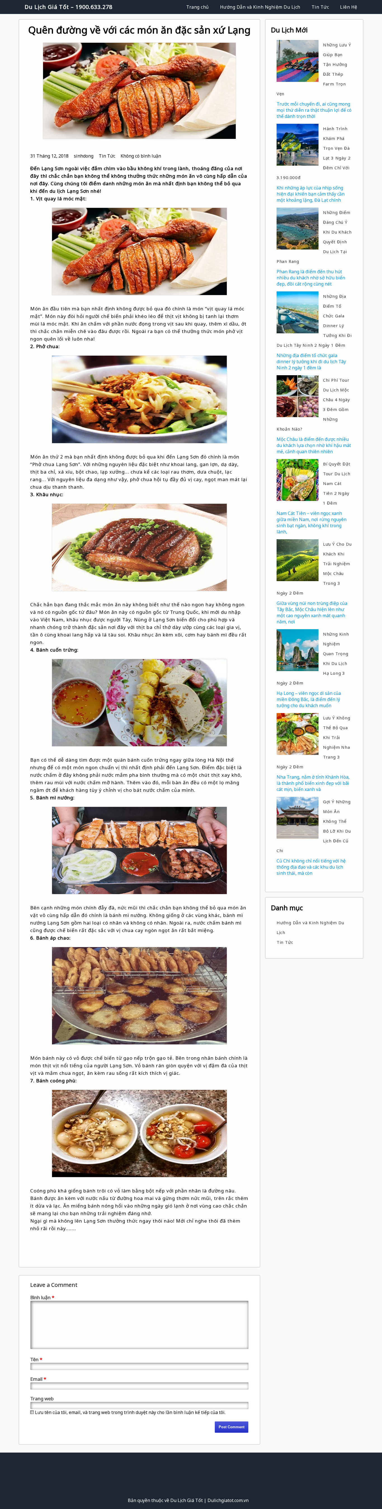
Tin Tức (320, 7)
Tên (36, 1359)
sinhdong (83, 156)
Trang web (42, 1398)
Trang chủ (197, 7)
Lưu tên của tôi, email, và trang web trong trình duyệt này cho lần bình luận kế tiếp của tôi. (130, 1412)
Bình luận (42, 1297)
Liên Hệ (348, 7)
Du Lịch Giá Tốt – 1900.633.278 (68, 7)
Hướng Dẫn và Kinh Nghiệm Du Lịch (260, 7)
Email (38, 1379)
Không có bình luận (141, 156)
